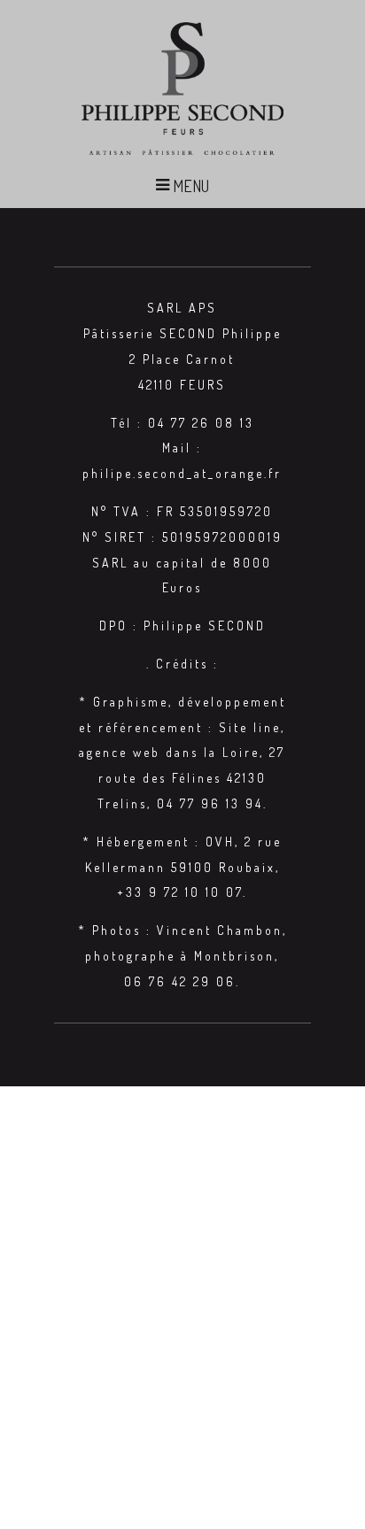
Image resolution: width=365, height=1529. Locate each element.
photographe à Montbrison (180, 955)
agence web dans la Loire (169, 752)
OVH (220, 841)
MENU (189, 186)
